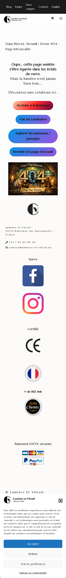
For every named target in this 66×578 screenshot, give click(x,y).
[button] (60, 501)
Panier (18, 6)
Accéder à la (33, 105)
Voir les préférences (33, 564)
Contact (43, 6)
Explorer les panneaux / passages (33, 136)
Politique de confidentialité (33, 572)
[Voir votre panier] (52, 18)
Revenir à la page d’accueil (33, 151)
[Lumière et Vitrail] (14, 18)
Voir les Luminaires (33, 119)
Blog (9, 6)
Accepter (33, 544)
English (56, 6)
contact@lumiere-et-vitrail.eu (30, 247)
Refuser (33, 554)
